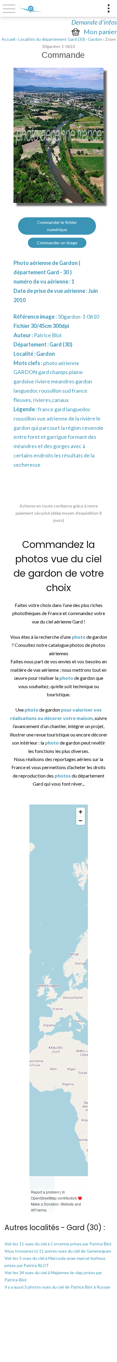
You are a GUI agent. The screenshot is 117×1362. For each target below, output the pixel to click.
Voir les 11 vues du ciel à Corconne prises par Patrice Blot (58, 1243)
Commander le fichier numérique (57, 226)
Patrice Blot (48, 335)
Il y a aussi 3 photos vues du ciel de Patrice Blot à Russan (57, 1286)
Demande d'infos (94, 22)
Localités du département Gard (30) (51, 39)
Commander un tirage (57, 242)
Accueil (8, 39)
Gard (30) (61, 344)
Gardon (95, 39)
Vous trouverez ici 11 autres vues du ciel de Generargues (57, 1250)
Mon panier (100, 32)
